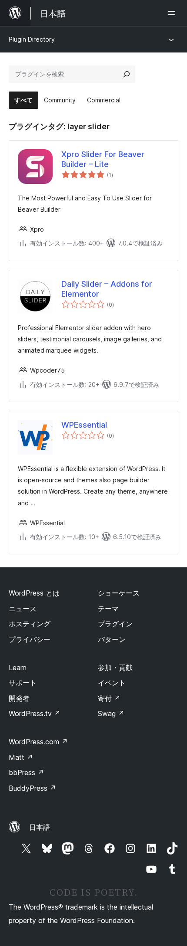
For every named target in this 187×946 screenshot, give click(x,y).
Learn (18, 667)
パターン (112, 639)
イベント (112, 682)
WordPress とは (34, 593)
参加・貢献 (115, 667)
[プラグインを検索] (126, 74)
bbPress (26, 772)
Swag (111, 713)
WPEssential (84, 424)
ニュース (23, 608)
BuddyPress (32, 788)
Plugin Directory (32, 39)
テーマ (108, 608)
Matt (21, 757)
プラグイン (115, 623)
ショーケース (119, 593)
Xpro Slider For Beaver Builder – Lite (102, 159)
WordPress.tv (34, 713)
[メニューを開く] (173, 13)
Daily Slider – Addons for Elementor (106, 288)
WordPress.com (38, 741)
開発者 (19, 698)
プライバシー (29, 639)
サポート (23, 682)
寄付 (109, 698)
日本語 (39, 827)
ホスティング (29, 623)
